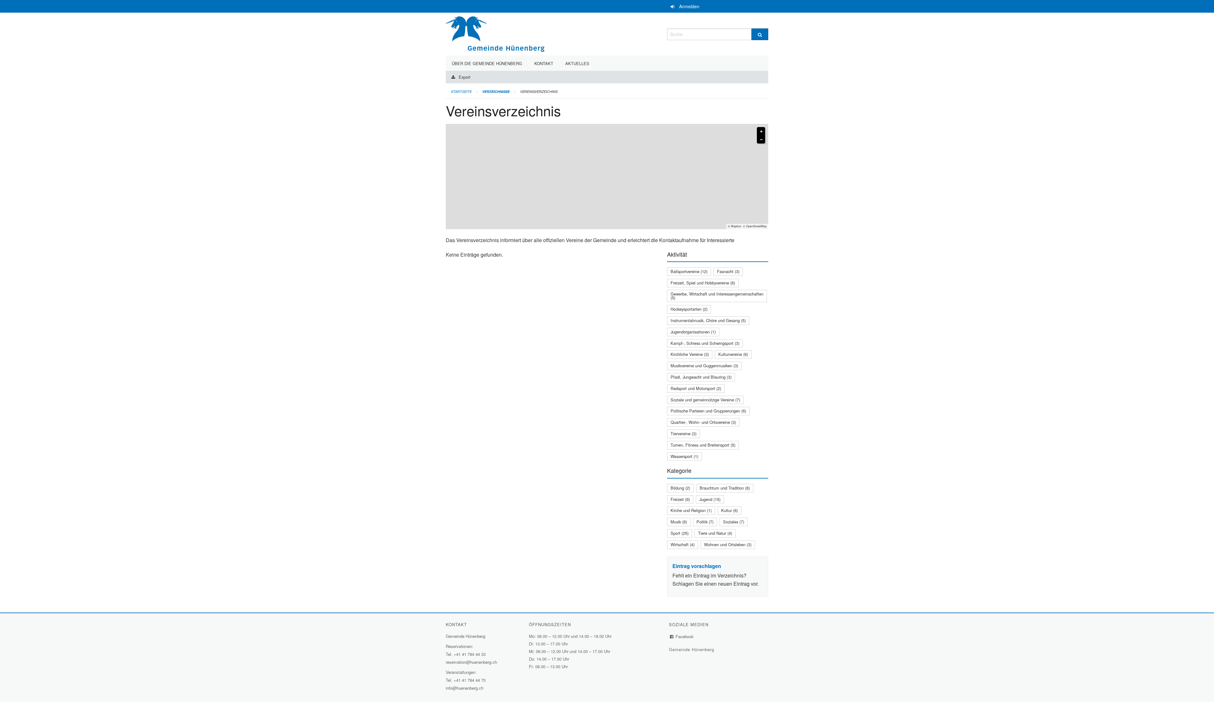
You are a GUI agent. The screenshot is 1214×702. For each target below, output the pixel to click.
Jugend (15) (709, 499)
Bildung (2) (680, 488)
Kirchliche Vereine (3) (690, 354)
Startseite (461, 91)
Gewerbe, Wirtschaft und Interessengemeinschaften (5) (717, 296)
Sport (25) (680, 533)
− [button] (761, 139)
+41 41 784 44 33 (470, 654)
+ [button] (761, 131)
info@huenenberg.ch (464, 688)
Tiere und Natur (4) (715, 533)
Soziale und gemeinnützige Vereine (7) (705, 400)
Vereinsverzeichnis (539, 91)
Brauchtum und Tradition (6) (725, 488)
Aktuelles (577, 63)
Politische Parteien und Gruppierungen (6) (708, 411)
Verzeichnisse (496, 91)
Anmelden (689, 6)
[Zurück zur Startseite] (495, 33)
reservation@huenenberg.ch (471, 662)
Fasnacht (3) (728, 271)
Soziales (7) (733, 522)
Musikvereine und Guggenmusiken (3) (704, 366)
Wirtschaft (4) (683, 544)
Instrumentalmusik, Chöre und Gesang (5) (708, 320)
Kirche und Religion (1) (691, 510)
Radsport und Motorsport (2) (696, 388)
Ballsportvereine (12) (689, 271)
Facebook (684, 636)
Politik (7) (705, 522)
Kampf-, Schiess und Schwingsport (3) (705, 343)
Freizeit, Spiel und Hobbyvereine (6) (703, 283)
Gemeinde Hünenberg (692, 649)
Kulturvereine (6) (733, 354)
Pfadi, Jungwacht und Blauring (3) (701, 377)
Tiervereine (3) (683, 433)
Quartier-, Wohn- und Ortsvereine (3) (703, 422)
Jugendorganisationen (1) (693, 332)
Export (464, 77)
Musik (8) (679, 522)
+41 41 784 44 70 (470, 680)
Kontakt (543, 63)
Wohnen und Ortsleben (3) (727, 544)
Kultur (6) (729, 510)
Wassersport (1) (684, 456)
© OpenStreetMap (755, 226)
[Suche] (759, 34)
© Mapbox (734, 226)
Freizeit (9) (680, 499)
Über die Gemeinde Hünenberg (487, 63)
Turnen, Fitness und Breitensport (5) (703, 445)
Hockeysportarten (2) (689, 309)
